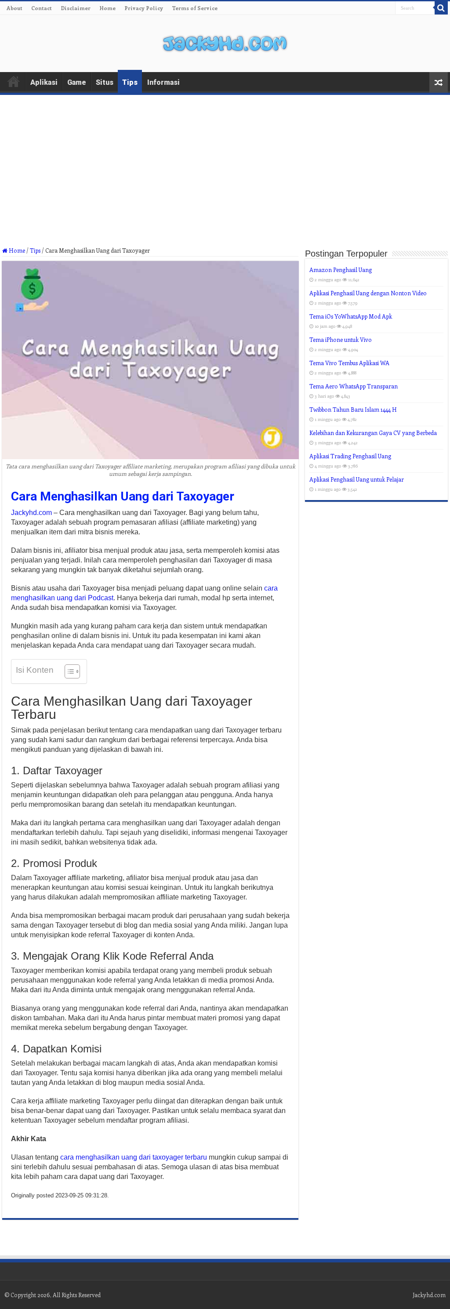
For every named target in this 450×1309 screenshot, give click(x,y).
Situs (104, 82)
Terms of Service (195, 7)
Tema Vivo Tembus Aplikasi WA (349, 362)
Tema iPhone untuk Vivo (340, 339)
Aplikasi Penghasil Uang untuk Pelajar (356, 479)
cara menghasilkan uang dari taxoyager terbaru (133, 1157)
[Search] (441, 8)
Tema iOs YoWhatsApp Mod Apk (350, 316)
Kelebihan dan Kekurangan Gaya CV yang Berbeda (373, 432)
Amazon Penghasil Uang (340, 269)
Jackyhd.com (31, 512)
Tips (130, 82)
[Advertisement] (225, 181)
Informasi (163, 82)
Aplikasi (44, 82)
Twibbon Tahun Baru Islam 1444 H (353, 409)
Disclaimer (76, 7)
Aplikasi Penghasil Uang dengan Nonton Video (368, 293)
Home (107, 7)
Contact (41, 7)
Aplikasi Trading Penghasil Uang (350, 456)
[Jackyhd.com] (225, 41)
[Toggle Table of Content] (68, 671)
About (14, 7)
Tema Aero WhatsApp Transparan (353, 386)
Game (76, 82)
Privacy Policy (143, 7)
